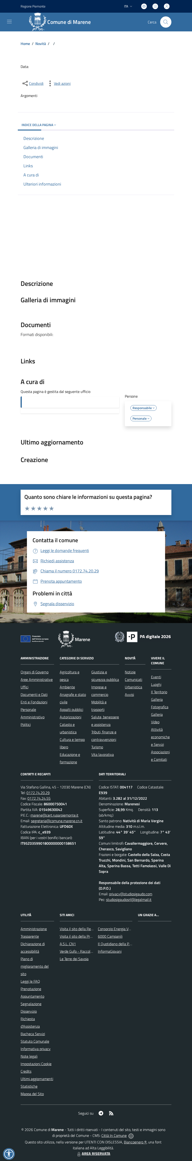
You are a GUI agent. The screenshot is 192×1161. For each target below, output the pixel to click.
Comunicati (133, 679)
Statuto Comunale (35, 1041)
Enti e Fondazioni (34, 702)
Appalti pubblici (71, 709)
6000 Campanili (110, 936)
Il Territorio (159, 692)
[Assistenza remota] (131, 1135)
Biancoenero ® (135, 1142)
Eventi (156, 677)
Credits (26, 1071)
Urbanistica (133, 687)
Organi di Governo (34, 672)
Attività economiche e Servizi (160, 737)
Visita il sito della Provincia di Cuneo (87, 936)
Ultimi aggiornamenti (37, 1079)
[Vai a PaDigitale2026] (142, 636)
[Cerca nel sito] (165, 22)
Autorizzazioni (70, 717)
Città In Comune (114, 1135)
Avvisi (129, 694)
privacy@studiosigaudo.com (130, 894)
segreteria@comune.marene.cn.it (56, 821)
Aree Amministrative (37, 679)
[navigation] (9, 21)
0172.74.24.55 (39, 798)
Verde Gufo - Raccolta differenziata (87, 951)
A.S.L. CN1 (68, 944)
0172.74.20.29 (38, 792)
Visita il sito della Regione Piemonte (87, 929)
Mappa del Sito (32, 1094)
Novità (40, 43)
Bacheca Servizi (33, 1034)
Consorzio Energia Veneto (117, 929)
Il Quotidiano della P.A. (115, 944)
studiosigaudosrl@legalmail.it (128, 899)
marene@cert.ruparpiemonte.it (54, 815)
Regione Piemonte (33, 6)
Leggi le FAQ (30, 981)
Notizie (130, 672)
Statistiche (29, 1086)
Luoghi (156, 684)
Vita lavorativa (102, 754)
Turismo (97, 747)
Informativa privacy (36, 1049)
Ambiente (67, 687)
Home (25, 43)
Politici (26, 724)
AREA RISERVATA (96, 1153)
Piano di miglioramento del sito (35, 966)
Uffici (24, 687)
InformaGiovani (110, 951)
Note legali (29, 1056)
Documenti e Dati (34, 694)
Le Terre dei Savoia (74, 959)
